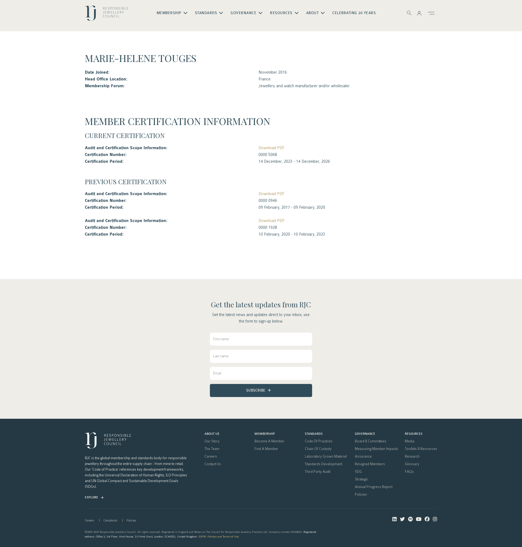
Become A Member (269, 441)
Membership (264, 434)
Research (412, 456)
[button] (419, 13)
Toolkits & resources (421, 449)
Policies (361, 494)
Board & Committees (370, 441)
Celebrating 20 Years (354, 13)
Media (409, 441)
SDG (358, 472)
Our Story (212, 441)
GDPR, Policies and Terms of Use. (219, 536)
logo (106, 15)
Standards (314, 434)
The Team (211, 449)
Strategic (361, 479)
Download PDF (271, 148)
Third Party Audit (317, 472)
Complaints (110, 520)
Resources (413, 434)
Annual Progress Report (373, 487)
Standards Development (323, 464)
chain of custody (318, 449)
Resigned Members (370, 464)
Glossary (412, 464)
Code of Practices (319, 441)
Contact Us (212, 464)
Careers (210, 456)
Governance (365, 434)
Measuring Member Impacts (376, 449)
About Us (211, 434)
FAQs (409, 472)
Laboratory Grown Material (326, 456)
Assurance (363, 456)
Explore (91, 497)
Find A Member (266, 449)
